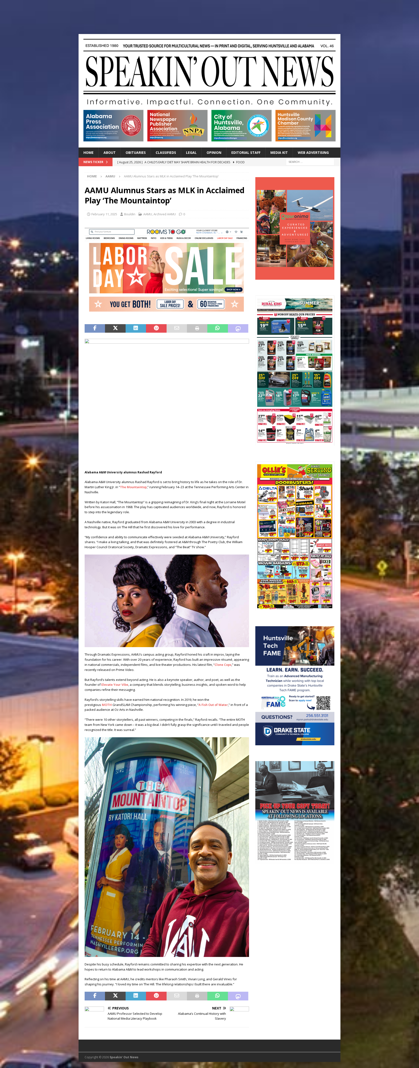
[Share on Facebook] (95, 328)
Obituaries (136, 152)
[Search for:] (310, 161)
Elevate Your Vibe (114, 684)
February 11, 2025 (104, 214)
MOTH (107, 705)
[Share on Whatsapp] (217, 328)
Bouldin (129, 214)
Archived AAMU (164, 214)
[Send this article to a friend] (177, 328)
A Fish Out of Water (213, 705)
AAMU (147, 214)
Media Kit (279, 152)
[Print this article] (197, 328)
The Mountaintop (133, 487)
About (110, 152)
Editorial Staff (245, 152)
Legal (191, 152)
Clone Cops (223, 664)
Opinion (214, 152)
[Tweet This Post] (115, 328)
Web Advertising (313, 152)
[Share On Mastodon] (238, 328)
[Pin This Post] (156, 328)
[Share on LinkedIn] (136, 328)
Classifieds (166, 152)
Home (88, 152)
